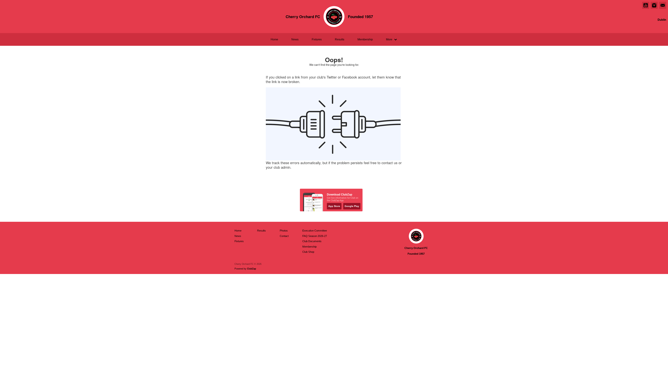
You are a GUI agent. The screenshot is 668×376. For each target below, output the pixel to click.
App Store (334, 206)
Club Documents (311, 241)
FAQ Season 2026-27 (314, 235)
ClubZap (251, 268)
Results (339, 39)
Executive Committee (314, 230)
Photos (284, 230)
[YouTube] (645, 5)
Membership (365, 39)
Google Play (352, 206)
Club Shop (308, 251)
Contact (284, 235)
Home (274, 39)
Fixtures (317, 39)
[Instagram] (654, 5)
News (295, 39)
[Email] (662, 5)
